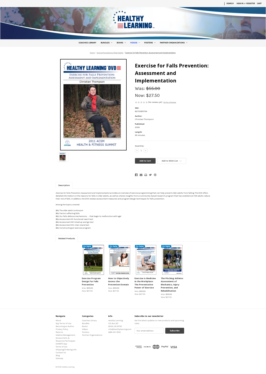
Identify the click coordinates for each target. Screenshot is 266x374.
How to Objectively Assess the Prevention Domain (118, 281)
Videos (133, 42)
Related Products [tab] (66, 238)
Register (250, 3)
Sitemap (59, 358)
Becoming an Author (65, 326)
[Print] (145, 175)
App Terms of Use (63, 323)
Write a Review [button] (169, 102)
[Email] (141, 175)
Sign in (240, 3)
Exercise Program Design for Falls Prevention (91, 281)
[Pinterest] (155, 175)
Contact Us (61, 352)
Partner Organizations (172, 42)
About (58, 320)
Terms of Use (61, 347)
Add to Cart (93, 262)
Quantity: (139, 146)
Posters (148, 42)
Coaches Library (87, 42)
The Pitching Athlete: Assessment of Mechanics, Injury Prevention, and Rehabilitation (172, 284)
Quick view (93, 257)
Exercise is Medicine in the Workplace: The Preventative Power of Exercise (145, 283)
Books (120, 42)
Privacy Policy (62, 329)
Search (230, 3)
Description (64, 185)
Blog (58, 355)
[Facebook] (136, 175)
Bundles (105, 42)
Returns (59, 332)
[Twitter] (150, 175)
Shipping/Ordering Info (66, 349)
